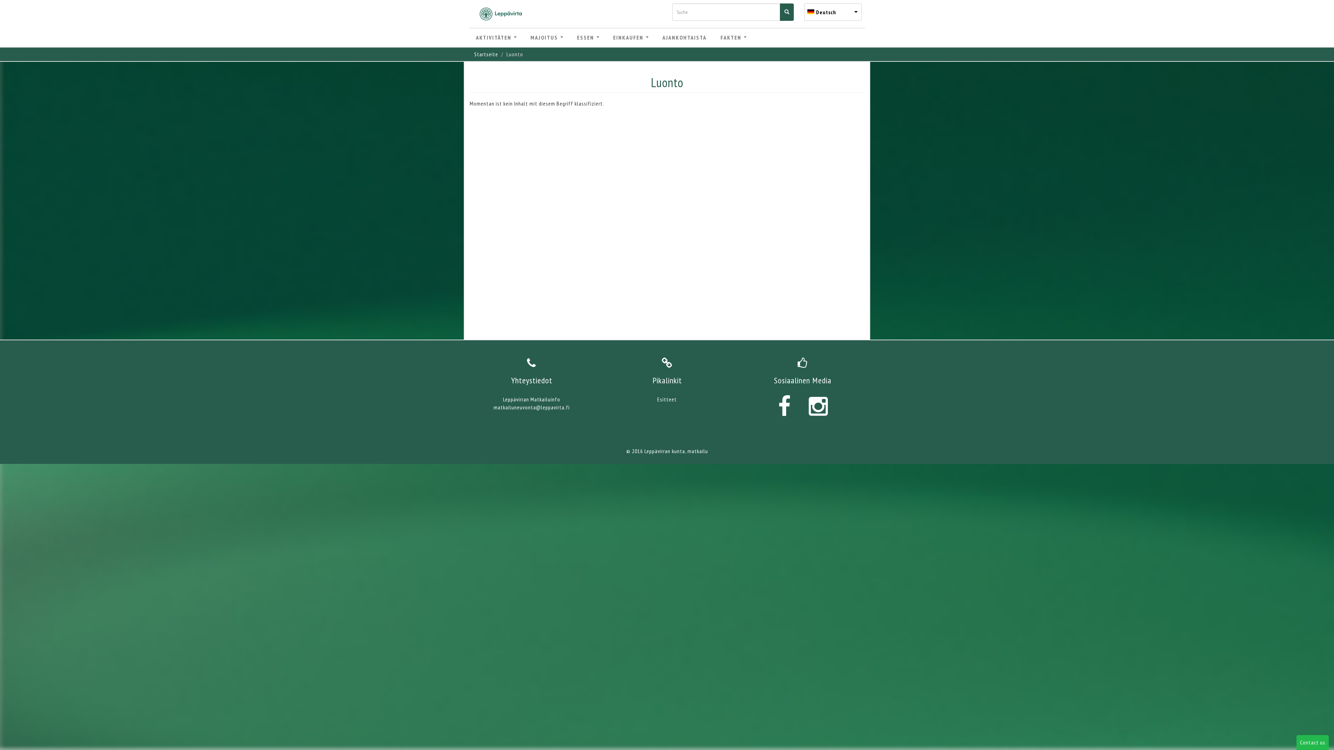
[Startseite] (503, 13)
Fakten (731, 37)
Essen (586, 37)
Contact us (1312, 742)
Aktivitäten (494, 37)
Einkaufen (629, 37)
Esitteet (667, 399)
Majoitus (545, 37)
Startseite (486, 54)
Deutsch (826, 12)
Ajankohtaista (684, 37)
